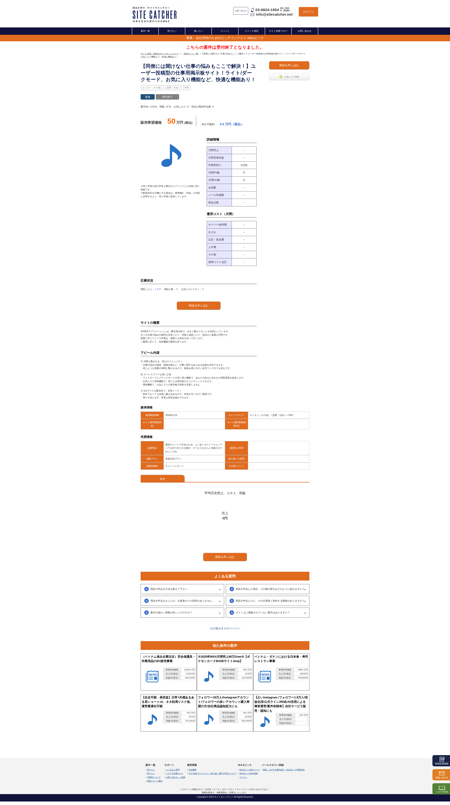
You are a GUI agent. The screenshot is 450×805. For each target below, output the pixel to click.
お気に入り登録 (291, 77)
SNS (186, 87)
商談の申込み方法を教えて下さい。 (170, 589)
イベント (225, 31)
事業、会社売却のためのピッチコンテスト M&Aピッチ (225, 38)
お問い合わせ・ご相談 (175, 777)
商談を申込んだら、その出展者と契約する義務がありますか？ (270, 600)
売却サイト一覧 (191, 54)
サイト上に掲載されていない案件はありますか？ (263, 612)
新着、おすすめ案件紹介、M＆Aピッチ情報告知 (284, 770)
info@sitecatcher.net (274, 14)
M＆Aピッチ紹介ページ (250, 770)
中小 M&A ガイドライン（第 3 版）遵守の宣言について (212, 773)
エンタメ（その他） (152, 87)
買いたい (198, 31)
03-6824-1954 (267, 10)
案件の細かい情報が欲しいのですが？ (171, 612)
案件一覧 (145, 31)
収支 (162, 478)
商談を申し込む (289, 65)
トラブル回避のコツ (174, 773)
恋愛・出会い (173, 87)
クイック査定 (251, 31)
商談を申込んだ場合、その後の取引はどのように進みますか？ (270, 589)
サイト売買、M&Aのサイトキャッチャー (160, 54)
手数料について (154, 777)
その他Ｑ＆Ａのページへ (225, 628)
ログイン (308, 11)
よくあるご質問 (172, 770)
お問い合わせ (304, 31)
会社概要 (192, 770)
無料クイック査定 (155, 781)
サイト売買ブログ (278, 31)
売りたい (171, 31)
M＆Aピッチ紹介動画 (249, 773)
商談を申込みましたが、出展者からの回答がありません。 (182, 600)
